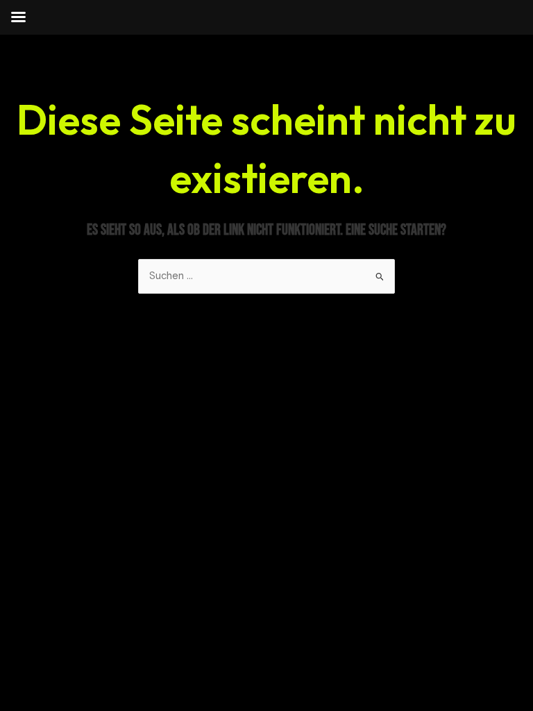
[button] (30, 680)
